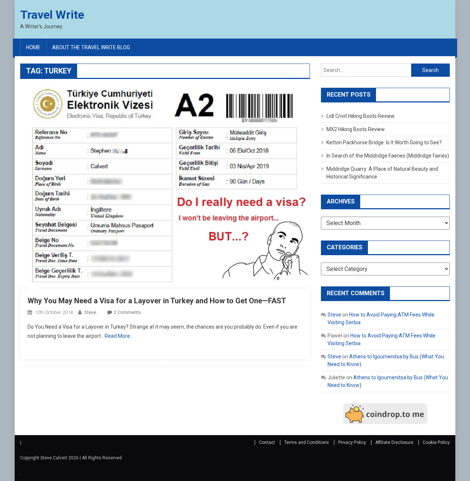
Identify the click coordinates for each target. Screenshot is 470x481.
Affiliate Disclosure (394, 442)
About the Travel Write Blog (91, 47)
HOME (33, 47)
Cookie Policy (436, 442)
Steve (90, 312)
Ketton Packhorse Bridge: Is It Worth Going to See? (384, 142)
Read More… (119, 336)
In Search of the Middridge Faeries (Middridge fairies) (387, 156)
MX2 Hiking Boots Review (355, 129)
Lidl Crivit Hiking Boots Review (360, 116)
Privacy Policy (352, 442)
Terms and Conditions (306, 442)
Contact (267, 442)
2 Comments (127, 312)
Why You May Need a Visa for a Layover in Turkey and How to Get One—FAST (157, 300)
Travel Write (52, 15)
